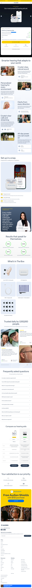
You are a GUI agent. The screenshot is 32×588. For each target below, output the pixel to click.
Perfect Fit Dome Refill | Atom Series (5, 553)
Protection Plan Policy (24, 564)
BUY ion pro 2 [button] (16, 42)
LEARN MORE (14, 465)
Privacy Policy (23, 561)
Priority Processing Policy (4, 575)
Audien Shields (3, 550)
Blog (1, 570)
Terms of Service (23, 562)
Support (2, 559)
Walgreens (12, 559)
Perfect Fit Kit (2, 552)
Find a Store (2, 562)
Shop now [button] (16, 500)
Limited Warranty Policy (24, 565)
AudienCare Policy (23, 571)
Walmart (12, 562)
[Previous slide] (27, 365)
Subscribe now (27, 535)
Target (12, 561)
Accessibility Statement (4, 582)
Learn (1, 561)
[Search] (29, 2)
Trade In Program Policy (24, 567)
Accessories (2, 549)
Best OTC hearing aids (4, 576)
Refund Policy (23, 559)
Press (1, 565)
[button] (1, 16)
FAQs (1, 579)
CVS (11, 564)
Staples (12, 567)
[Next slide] (30, 365)
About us (2, 564)
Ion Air (1, 547)
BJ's (11, 565)
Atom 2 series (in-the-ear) (4, 544)
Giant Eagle (12, 568)
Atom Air (2, 541)
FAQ (1, 568)
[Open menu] (1, 2)
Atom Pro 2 (2, 555)
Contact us (2, 567)
